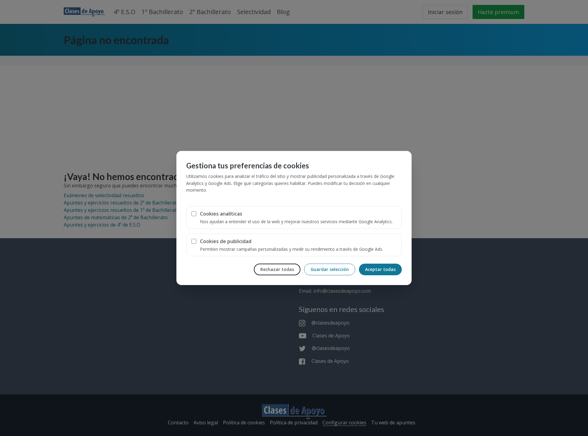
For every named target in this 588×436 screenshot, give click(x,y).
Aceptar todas (380, 269)
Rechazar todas (277, 269)
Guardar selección (330, 269)
